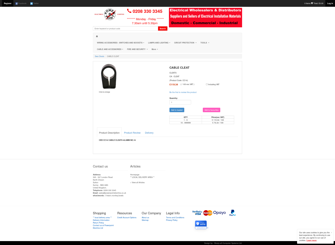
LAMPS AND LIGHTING (159, 43)
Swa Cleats (99, 56)
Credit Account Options (126, 217)
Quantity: (173, 98)
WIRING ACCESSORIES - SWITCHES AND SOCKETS (121, 43)
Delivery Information (101, 220)
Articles (135, 166)
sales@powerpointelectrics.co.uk (112, 193)
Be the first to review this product (183, 92)
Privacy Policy (171, 220)
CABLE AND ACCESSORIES (110, 50)
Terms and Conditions (175, 217)
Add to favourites (212, 110)
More (155, 50)
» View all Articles (137, 182)
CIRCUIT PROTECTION (186, 43)
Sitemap (145, 220)
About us (145, 217)
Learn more (311, 240)
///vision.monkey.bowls (114, 195)
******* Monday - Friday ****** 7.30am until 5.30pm (145, 21)
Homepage (134, 174)
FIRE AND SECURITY (138, 50)
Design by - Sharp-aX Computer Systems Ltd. (223, 243)
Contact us (100, 166)
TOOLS (205, 43)
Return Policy (98, 222)
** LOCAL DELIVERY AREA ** (142, 177)
